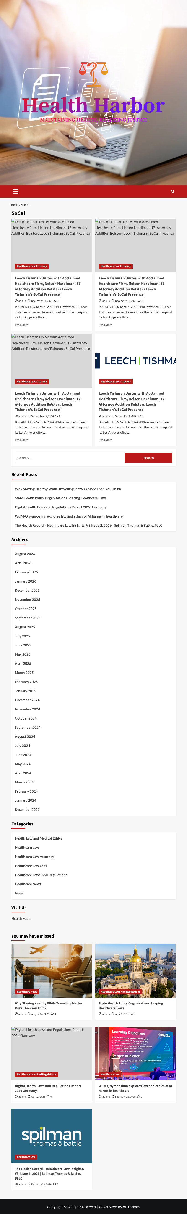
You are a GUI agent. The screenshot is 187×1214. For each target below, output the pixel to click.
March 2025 (24, 672)
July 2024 (22, 746)
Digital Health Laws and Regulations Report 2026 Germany (60, 507)
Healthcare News (28, 884)
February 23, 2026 (125, 1097)
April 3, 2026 (122, 1014)
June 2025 (23, 645)
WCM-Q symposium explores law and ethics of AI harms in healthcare (69, 516)
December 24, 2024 (42, 301)
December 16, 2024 (126, 301)
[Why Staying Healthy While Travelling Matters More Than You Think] (51, 971)
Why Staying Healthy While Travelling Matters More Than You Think (68, 489)
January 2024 (25, 800)
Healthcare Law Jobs (31, 866)
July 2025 (22, 636)
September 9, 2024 (125, 416)
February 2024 (26, 791)
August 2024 (25, 736)
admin (22, 301)
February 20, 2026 (41, 1184)
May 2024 (23, 764)
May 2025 (23, 654)
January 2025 (25, 691)
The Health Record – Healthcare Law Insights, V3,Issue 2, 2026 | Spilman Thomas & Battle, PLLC (88, 525)
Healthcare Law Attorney (32, 266)
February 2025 (26, 682)
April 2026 (23, 563)
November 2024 (27, 709)
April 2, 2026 (38, 1097)
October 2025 (26, 609)
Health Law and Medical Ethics (38, 838)
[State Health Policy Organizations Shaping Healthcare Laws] (135, 971)
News (19, 893)
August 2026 (25, 554)
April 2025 (23, 663)
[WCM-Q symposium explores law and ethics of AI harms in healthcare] (135, 1053)
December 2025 (27, 590)
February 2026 (26, 572)
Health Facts (21, 918)
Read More (21, 324)
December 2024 (27, 700)
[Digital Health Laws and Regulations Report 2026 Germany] (51, 1053)
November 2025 (27, 599)
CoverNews (108, 1206)
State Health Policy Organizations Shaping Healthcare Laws (60, 498)
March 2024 (24, 782)
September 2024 (28, 727)
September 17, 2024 (42, 416)
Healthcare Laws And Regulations (41, 875)
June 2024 (23, 755)
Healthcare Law (27, 847)
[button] (16, 191)
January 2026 (25, 581)
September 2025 (28, 618)
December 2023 (27, 809)
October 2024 (26, 718)
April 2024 (23, 773)
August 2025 (25, 627)
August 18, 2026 (40, 1014)
